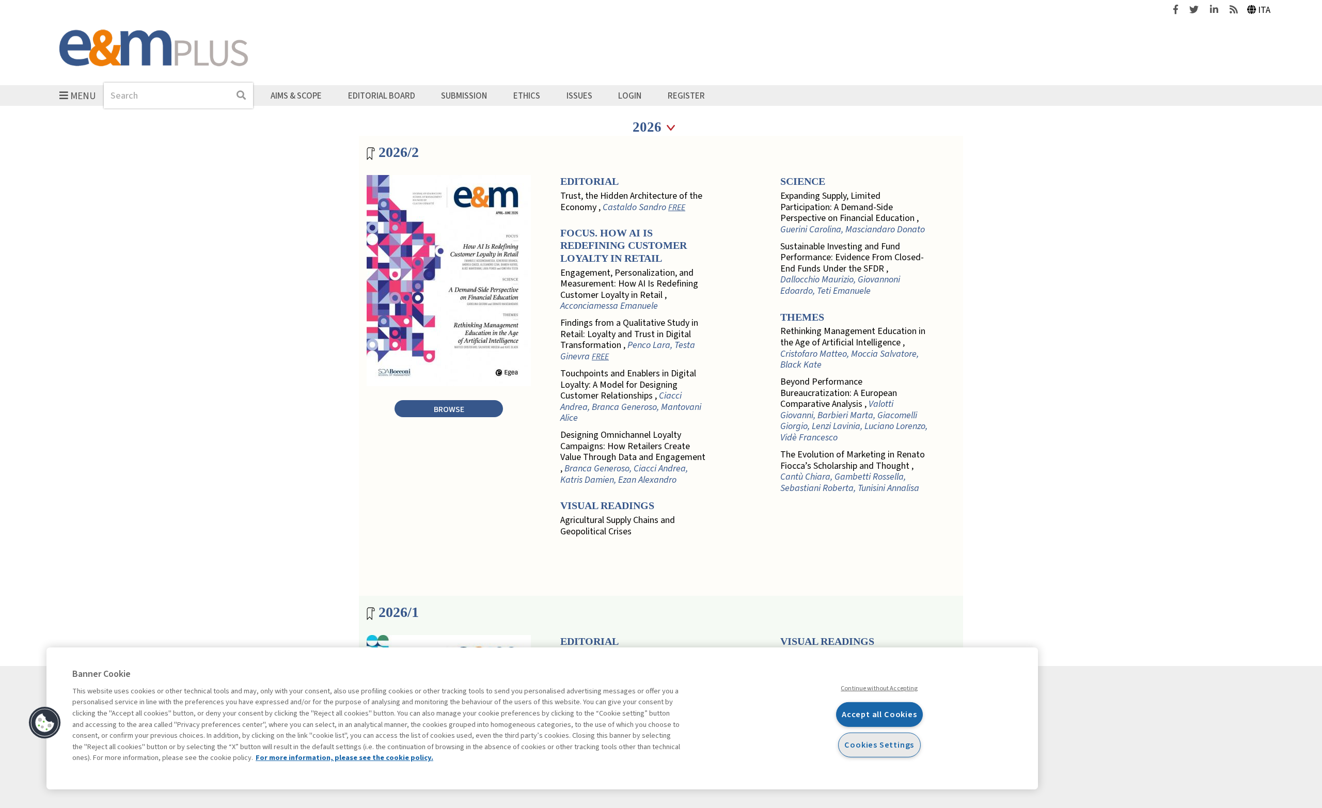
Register (686, 95)
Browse (449, 409)
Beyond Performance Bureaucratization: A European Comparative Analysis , (853, 409)
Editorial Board (381, 95)
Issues (579, 95)
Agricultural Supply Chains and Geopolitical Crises (617, 526)
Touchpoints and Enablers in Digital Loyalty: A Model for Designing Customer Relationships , (630, 396)
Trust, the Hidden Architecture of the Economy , (631, 202)
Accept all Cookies (879, 714)
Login (629, 95)
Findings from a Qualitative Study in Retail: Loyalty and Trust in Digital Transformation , (629, 340)
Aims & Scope (296, 95)
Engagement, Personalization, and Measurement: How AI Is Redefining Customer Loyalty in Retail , (629, 289)
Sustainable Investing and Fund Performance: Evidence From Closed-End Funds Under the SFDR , (852, 269)
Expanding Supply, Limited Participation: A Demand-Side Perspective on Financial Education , (852, 213)
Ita (1264, 10)
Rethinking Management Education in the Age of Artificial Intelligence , (852, 348)
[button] (44, 722)
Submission (464, 95)
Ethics (526, 95)
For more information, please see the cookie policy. (344, 757)
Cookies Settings (879, 745)
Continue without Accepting (879, 688)
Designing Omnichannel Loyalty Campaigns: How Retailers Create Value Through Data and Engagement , (632, 457)
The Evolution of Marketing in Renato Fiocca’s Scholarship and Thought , (852, 471)
